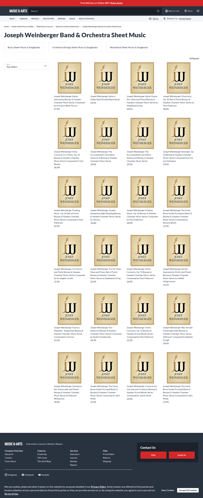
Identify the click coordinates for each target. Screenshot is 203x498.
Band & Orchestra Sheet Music (67, 26)
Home (6, 26)
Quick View (69, 88)
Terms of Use (11, 493)
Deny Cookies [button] (167, 490)
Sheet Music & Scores (44, 26)
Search (34, 10)
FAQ (153, 455)
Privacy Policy (98, 486)
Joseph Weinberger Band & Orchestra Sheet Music (101, 26)
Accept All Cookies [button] (188, 490)
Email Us (182, 455)
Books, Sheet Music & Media (22, 26)
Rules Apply (116, 3)
